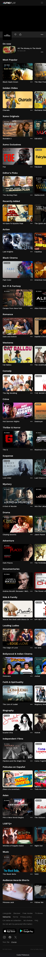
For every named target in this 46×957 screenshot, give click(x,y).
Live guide (7, 913)
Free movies (27, 913)
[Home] (9, 3)
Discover (16, 913)
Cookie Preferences (23, 955)
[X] (15, 937)
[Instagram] (4, 937)
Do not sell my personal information (17, 924)
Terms (15, 917)
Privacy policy (26, 917)
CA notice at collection (12, 920)
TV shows (39, 913)
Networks (6, 917)
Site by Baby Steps (36, 949)
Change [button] (14, 942)
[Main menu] (42, 2)
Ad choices (27, 920)
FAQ (36, 920)
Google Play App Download (26, 931)
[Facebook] (10, 937)
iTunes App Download (10, 931)
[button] (23, 49)
